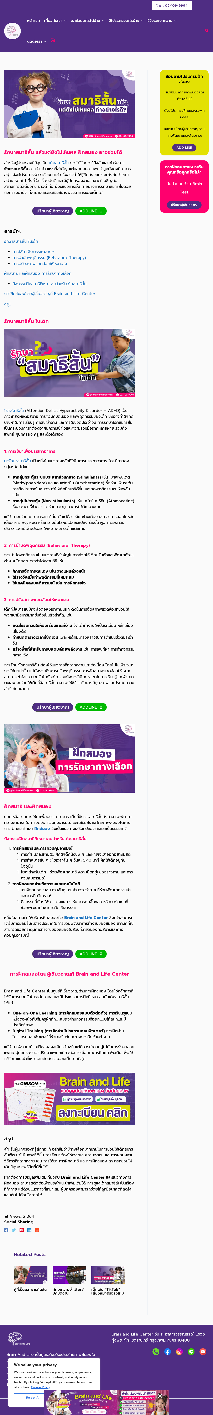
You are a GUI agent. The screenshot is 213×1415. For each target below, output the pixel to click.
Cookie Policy (40, 1387)
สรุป (7, 304)
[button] (172, 5)
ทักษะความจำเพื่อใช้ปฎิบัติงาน (68, 1291)
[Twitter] (14, 1230)
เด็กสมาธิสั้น (59, 163)
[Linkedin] (29, 1230)
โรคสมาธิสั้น (14, 411)
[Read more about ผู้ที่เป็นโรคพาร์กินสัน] (31, 1275)
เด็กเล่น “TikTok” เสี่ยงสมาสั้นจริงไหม (107, 1291)
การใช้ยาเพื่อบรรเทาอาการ (33, 252)
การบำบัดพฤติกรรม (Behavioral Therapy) (49, 258)
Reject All (33, 1397)
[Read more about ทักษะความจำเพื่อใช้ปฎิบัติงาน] (69, 1275)
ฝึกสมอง (42, 829)
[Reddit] (37, 1230)
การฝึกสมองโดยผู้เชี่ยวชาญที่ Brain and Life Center (49, 294)
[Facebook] (6, 1230)
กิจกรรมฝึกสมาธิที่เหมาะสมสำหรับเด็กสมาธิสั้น (49, 284)
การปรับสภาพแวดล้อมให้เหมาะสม (39, 264)
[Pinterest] (22, 1230)
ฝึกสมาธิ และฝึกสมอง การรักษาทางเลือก (37, 273)
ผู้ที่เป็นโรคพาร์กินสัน (30, 1289)
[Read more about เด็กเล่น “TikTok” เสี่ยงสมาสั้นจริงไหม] (108, 1275)
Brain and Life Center (86, 918)
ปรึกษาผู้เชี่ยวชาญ (184, 204)
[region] (54, 1382)
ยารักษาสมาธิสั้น (17, 461)
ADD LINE (184, 147)
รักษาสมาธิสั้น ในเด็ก (21, 241)
